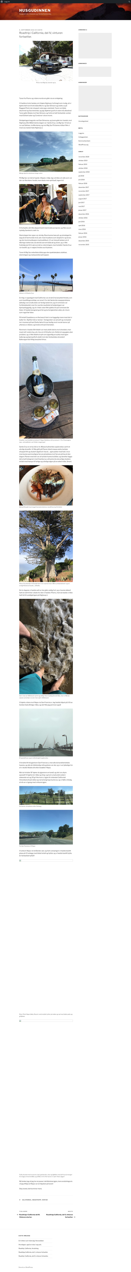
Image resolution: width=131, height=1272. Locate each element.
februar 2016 (82, 233)
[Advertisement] (95, 45)
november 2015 (83, 244)
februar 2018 (82, 183)
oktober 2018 (82, 168)
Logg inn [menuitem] (7, 1)
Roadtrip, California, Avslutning (28, 1248)
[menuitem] (2, 1)
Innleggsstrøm (83, 137)
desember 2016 (83, 214)
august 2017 (82, 199)
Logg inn (81, 133)
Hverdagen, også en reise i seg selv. (30, 1244)
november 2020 (83, 157)
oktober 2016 (82, 218)
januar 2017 (82, 210)
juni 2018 (81, 179)
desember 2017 (83, 187)
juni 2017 (81, 202)
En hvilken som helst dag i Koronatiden (31, 1241)
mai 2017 (81, 206)
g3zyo (39, 30)
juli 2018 (81, 176)
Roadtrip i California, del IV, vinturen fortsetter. (33, 1256)
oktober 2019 (82, 160)
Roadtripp (36, 1200)
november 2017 (83, 191)
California (27, 1200)
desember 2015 (83, 241)
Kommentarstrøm (84, 141)
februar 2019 (82, 164)
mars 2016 (82, 229)
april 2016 (81, 225)
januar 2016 (82, 237)
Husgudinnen (35, 10)
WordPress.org (83, 144)
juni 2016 (81, 221)
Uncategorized (83, 121)
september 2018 (83, 172)
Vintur (45, 1200)
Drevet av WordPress (26, 1267)
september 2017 (83, 195)
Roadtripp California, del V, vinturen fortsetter (33, 1252)
